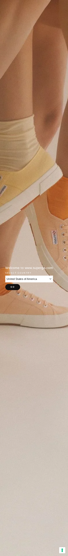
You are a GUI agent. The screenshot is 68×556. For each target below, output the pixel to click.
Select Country (18, 273)
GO (13, 287)
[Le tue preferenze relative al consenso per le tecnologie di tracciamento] (62, 550)
